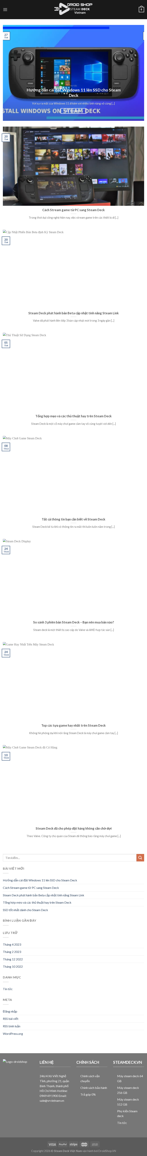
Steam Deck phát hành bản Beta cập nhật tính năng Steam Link (43, 895)
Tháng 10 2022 (13, 966)
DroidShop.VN (107, 1151)
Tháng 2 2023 (12, 951)
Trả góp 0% (88, 1094)
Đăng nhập (10, 1011)
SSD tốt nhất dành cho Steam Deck (25, 909)
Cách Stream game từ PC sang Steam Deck (31, 887)
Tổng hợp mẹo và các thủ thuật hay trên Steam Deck (37, 902)
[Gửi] (140, 857)
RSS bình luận (11, 1026)
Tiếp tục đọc (73, 111)
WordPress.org (13, 1033)
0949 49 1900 (49, 1096)
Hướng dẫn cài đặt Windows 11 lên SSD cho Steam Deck (40, 880)
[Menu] (5, 9)
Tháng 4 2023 (12, 944)
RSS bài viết (10, 1018)
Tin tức (8, 989)
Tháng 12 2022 (13, 959)
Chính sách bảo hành (93, 1087)
